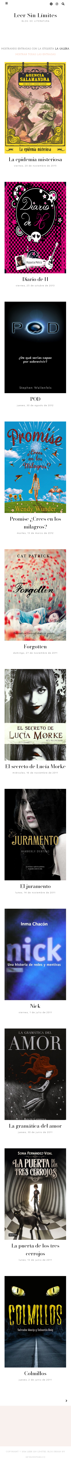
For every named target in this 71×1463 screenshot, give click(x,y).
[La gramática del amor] (35, 1074)
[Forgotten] (35, 595)
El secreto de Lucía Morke (35, 766)
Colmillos (35, 1373)
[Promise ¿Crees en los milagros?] (35, 467)
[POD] (35, 347)
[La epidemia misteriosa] (35, 107)
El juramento (35, 886)
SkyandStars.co (35, 1457)
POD (35, 399)
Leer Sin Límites (35, 15)
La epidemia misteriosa (35, 159)
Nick (35, 1006)
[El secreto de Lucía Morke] (35, 714)
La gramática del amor (35, 1126)
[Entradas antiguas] (62, 1401)
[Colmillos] (35, 1322)
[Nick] (35, 954)
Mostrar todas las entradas (35, 54)
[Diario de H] (35, 227)
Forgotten (35, 646)
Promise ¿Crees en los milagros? (35, 523)
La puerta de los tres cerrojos (35, 1249)
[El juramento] (35, 834)
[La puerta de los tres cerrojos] (35, 1194)
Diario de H (35, 279)
